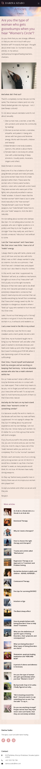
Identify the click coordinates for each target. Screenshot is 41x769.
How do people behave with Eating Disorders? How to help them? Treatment (25, 623)
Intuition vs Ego (19, 601)
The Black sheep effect (22, 611)
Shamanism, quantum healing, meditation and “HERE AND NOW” (25, 656)
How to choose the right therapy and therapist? (23, 542)
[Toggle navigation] (38, 3)
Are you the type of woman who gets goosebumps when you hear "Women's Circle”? (24, 677)
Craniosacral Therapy (21, 581)
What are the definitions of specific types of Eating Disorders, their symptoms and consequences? (25, 635)
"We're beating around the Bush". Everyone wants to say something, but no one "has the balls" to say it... (25, 698)
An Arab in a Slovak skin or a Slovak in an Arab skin (24, 512)
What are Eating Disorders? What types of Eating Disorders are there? (25, 646)
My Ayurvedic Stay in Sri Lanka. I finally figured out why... (25, 686)
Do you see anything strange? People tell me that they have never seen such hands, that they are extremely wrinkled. (25, 710)
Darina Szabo (15, 3)
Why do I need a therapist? (24, 531)
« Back (20, 14)
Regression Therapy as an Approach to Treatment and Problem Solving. (24, 563)
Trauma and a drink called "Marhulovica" (23, 552)
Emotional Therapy (21, 521)
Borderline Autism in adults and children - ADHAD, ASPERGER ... (25, 572)
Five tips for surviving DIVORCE (25, 591)
